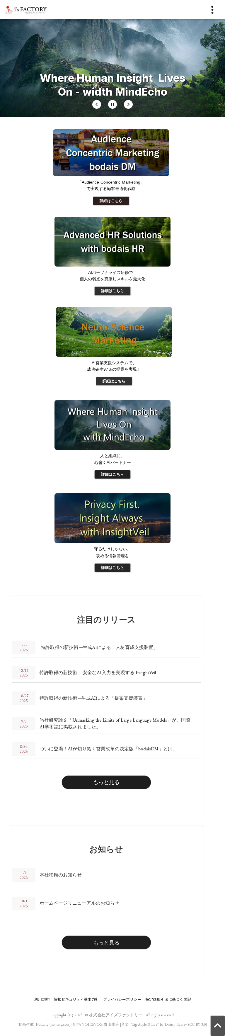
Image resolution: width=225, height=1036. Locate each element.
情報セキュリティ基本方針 (76, 999)
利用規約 (42, 999)
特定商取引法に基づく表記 (168, 999)
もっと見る (106, 782)
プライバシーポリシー (122, 999)
